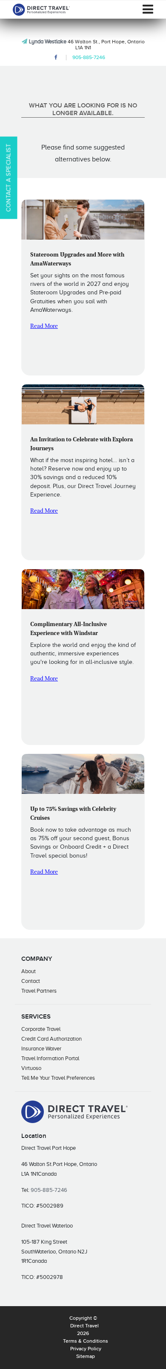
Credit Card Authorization (51, 1039)
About (28, 971)
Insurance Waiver (41, 1048)
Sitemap (85, 1356)
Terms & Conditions (85, 1341)
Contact (30, 981)
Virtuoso (31, 1068)
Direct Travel (84, 1326)
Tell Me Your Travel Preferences (58, 1078)
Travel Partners (39, 991)
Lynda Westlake (47, 41)
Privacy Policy (85, 1349)
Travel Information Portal (50, 1058)
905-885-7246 (88, 57)
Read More (44, 327)
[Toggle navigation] (148, 9)
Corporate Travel (40, 1029)
